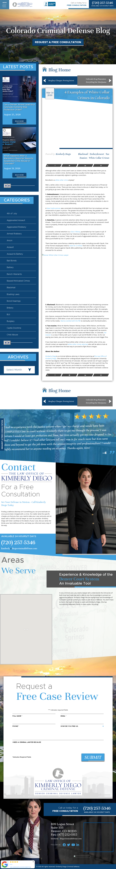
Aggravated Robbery (16, 227)
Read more (19, 121)
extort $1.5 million (75, 246)
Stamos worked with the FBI (70, 321)
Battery (10, 267)
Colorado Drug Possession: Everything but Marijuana (96, 80)
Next (113, 435)
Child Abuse (12, 335)
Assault (10, 247)
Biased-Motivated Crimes (18, 281)
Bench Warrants (14, 274)
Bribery (10, 308)
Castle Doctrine (14, 328)
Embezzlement (97, 154)
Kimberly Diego (63, 154)
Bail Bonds (12, 261)
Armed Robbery (14, 234)
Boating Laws (13, 294)
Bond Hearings (14, 301)
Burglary (11, 321)
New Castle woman (54, 208)
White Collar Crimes (99, 157)
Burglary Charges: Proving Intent (61, 80)
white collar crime (61, 180)
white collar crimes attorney (78, 344)
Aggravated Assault (16, 220)
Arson (9, 241)
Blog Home (59, 70)
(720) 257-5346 (102, 3)
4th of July (12, 214)
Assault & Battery (15, 254)
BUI (8, 315)
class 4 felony (75, 232)
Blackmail (11, 288)
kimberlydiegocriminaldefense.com (19, 548)
